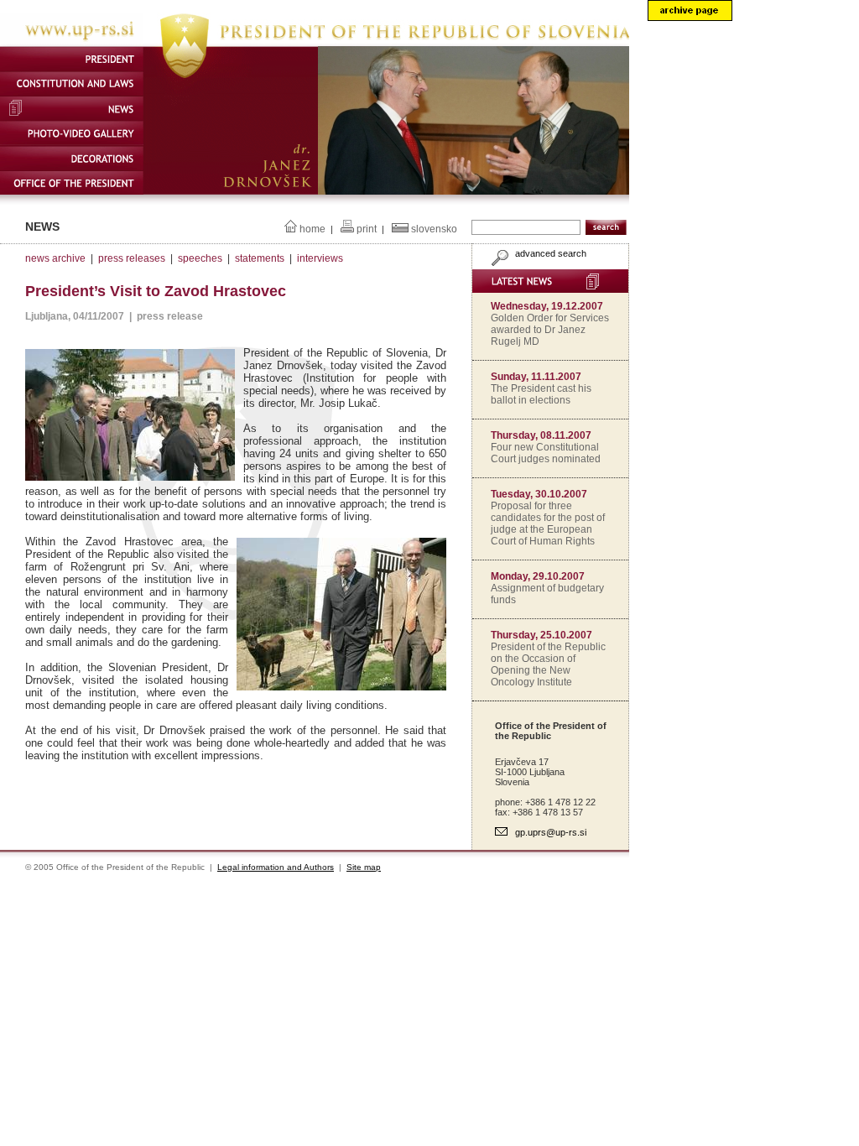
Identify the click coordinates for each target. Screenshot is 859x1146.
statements (259, 258)
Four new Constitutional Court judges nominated (546, 453)
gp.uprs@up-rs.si (550, 832)
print (367, 229)
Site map (363, 867)
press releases (131, 258)
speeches (200, 258)
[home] (314, 43)
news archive (55, 258)
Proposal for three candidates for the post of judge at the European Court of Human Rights (548, 523)
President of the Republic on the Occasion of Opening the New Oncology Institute (548, 664)
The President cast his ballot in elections (541, 394)
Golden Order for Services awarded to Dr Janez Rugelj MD (550, 329)
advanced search (549, 253)
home (312, 229)
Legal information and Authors (275, 867)
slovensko (434, 229)
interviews (320, 258)
